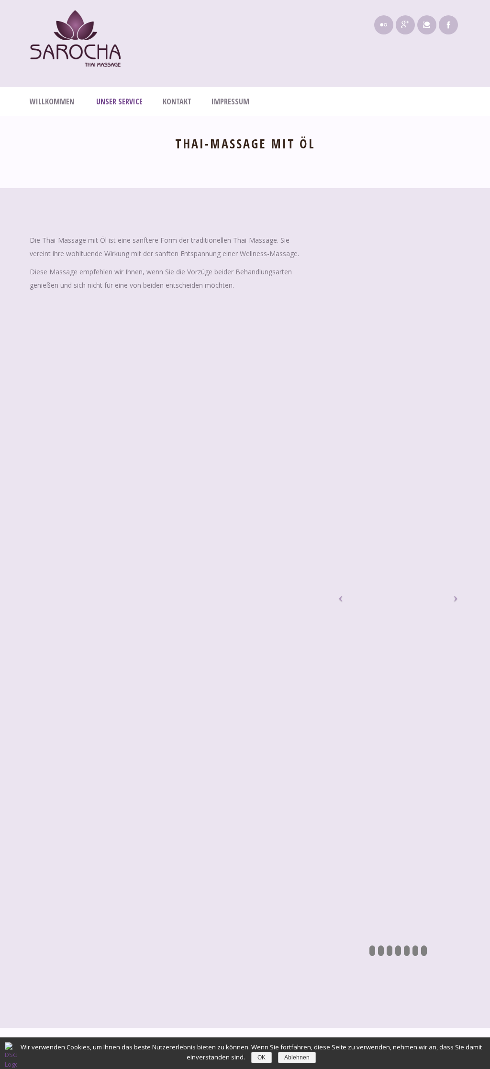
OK (261, 1057)
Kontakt (177, 101)
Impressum (230, 101)
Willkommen (53, 101)
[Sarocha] (75, 38)
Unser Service (119, 101)
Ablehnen (297, 1057)
